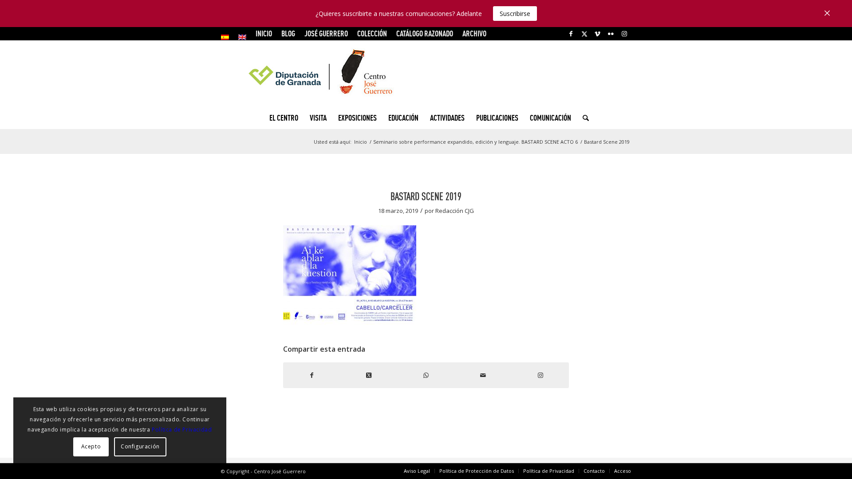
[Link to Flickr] (610, 33)
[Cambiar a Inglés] (242, 37)
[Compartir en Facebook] (311, 375)
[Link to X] (584, 33)
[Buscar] (583, 118)
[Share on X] (369, 375)
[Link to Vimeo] (597, 33)
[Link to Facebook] (570, 33)
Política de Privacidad (182, 429)
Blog (288, 33)
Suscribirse (515, 13)
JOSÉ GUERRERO (326, 33)
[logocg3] (426, 73)
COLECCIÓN (372, 33)
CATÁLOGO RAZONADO (424, 33)
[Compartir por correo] (483, 375)
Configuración (140, 446)
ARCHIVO (474, 33)
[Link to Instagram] (624, 33)
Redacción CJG (454, 211)
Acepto (91, 446)
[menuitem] (227, 37)
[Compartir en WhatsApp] (426, 375)
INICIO (264, 33)
